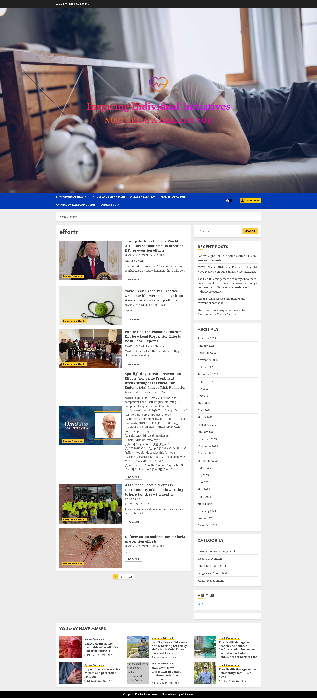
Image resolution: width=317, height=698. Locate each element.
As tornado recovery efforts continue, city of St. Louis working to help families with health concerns (154, 492)
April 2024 (204, 497)
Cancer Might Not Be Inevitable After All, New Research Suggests (101, 647)
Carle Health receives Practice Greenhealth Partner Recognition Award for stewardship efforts (154, 295)
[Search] (236, 201)
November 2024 (208, 446)
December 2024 (207, 439)
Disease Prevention (143, 196)
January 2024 (206, 518)
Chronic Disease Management (75, 204)
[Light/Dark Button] (229, 200)
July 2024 (203, 475)
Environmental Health (71, 196)
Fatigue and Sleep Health (108, 196)
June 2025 (204, 396)
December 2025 (207, 353)
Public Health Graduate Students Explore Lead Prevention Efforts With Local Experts (153, 336)
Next (129, 577)
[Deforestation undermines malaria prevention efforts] (90, 548)
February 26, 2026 (97, 655)
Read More (133, 279)
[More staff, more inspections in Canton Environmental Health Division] (138, 673)
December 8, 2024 (148, 546)
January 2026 (206, 345)
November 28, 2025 (149, 305)
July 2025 (203, 389)
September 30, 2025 (149, 392)
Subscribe (253, 200)
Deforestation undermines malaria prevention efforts (155, 539)
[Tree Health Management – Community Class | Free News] (205, 673)
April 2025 (204, 410)
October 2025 (206, 367)
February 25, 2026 (96, 681)
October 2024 (206, 453)
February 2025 (207, 425)
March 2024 (205, 504)
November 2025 (208, 360)
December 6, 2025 (148, 255)
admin (130, 255)
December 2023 (207, 525)
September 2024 (208, 461)
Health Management (174, 196)
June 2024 (204, 482)
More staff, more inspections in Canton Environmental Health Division (167, 673)
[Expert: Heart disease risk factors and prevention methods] (70, 673)
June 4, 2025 (145, 504)
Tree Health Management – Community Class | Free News (237, 673)
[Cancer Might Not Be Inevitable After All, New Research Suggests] (70, 647)
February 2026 (207, 338)
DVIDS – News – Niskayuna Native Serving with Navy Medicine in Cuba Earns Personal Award (169, 647)
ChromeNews (169, 694)
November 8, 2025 (148, 346)
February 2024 (207, 511)
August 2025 (205, 381)
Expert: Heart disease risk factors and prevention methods (102, 673)
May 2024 (204, 489)
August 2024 (205, 468)
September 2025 (208, 374)
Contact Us (108, 204)
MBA (200, 604)
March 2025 (205, 417)
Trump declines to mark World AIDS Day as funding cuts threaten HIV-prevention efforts (154, 246)
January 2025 (206, 432)
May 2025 (204, 403)
